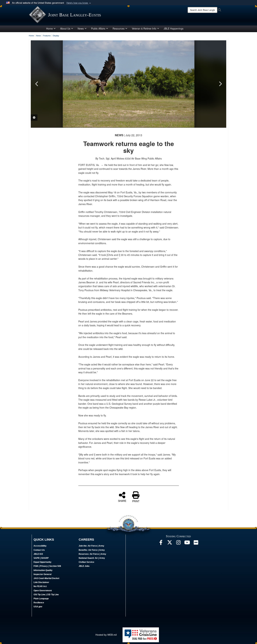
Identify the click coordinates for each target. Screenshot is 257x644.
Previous (36, 83)
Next (220, 83)
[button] (79, 3)
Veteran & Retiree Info (144, 28)
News (81, 28)
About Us (65, 28)
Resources (118, 28)
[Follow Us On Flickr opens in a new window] (195, 543)
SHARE (122, 500)
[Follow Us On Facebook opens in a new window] (160, 543)
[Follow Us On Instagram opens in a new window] (178, 543)
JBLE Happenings (173, 28)
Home (49, 28)
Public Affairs (98, 28)
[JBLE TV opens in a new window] (187, 543)
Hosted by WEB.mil (106, 634)
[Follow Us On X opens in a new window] (169, 543)
